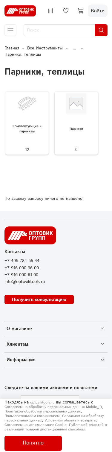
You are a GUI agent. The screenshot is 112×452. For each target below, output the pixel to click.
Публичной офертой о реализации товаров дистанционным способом (55, 427)
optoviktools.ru (42, 402)
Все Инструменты (45, 48)
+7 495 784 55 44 (21, 261)
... (74, 48)
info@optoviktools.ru (24, 282)
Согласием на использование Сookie (35, 424)
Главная (11, 48)
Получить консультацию (39, 299)
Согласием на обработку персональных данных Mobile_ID (53, 406)
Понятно (33, 443)
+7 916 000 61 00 (21, 275)
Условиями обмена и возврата (70, 420)
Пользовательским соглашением (31, 415)
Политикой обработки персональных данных (42, 411)
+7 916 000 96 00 (21, 268)
